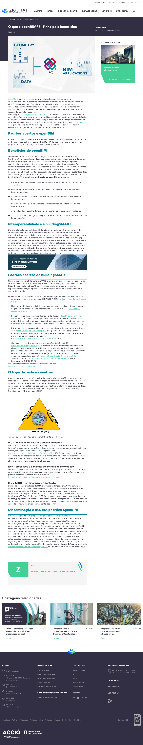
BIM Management (43, 670)
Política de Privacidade (20, 720)
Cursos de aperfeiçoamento (47, 697)
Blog (104, 2)
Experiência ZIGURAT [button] (67, 11)
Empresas (112, 2)
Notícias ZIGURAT (79, 670)
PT (140, 2)
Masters (38, 11)
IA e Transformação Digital (46, 686)
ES (132, 2)
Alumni (97, 2)
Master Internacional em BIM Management (28, 546)
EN (136, 2)
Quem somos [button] (122, 11)
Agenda (75, 678)
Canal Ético (77, 720)
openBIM (12, 99)
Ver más (9, 638)
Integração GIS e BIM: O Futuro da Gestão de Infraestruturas (111, 631)
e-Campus (122, 2)
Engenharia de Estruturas (46, 678)
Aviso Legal (6, 720)
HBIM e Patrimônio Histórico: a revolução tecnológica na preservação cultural (19, 631)
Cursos (49, 11)
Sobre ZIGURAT (78, 686)
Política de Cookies (36, 720)
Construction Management (47, 674)
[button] (134, 11)
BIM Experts (80, 122)
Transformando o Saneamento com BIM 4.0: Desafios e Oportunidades (65, 631)
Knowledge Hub (89, 11)
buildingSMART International (34, 114)
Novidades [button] (107, 11)
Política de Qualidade (52, 720)
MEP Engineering (43, 682)
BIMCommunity (78, 682)
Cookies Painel (67, 720)
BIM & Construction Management (25, 20)
